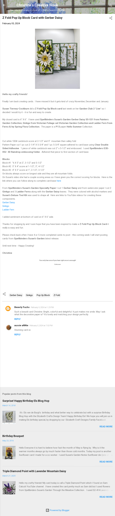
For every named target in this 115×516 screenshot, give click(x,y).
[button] (111, 18)
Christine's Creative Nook (37, 5)
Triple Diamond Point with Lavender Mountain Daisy (34, 471)
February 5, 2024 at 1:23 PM (42, 307)
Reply (17, 319)
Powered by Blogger (59, 510)
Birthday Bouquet (13, 436)
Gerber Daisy (8, 202)
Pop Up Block (43, 295)
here (59, 180)
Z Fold (57, 295)
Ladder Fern (8, 209)
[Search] (111, 6)
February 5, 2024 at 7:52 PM (41, 325)
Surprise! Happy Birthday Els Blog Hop (25, 400)
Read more (106, 426)
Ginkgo (5, 206)
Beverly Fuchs (21, 307)
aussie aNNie (21, 325)
